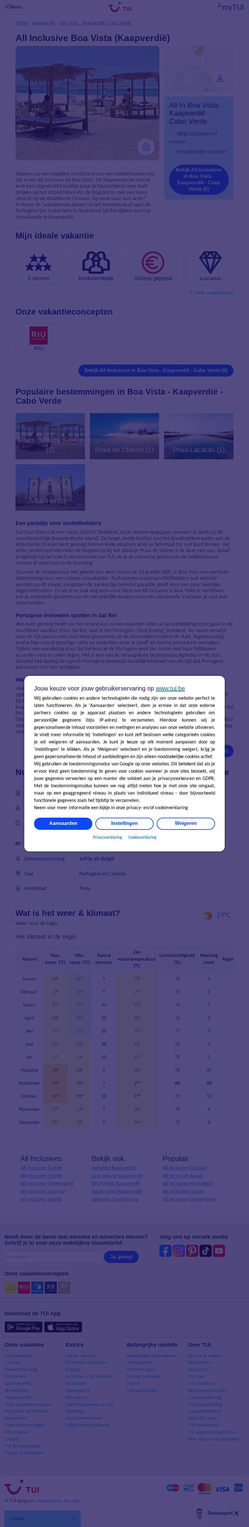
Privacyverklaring (107, 837)
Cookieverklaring (142, 837)
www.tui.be (170, 688)
